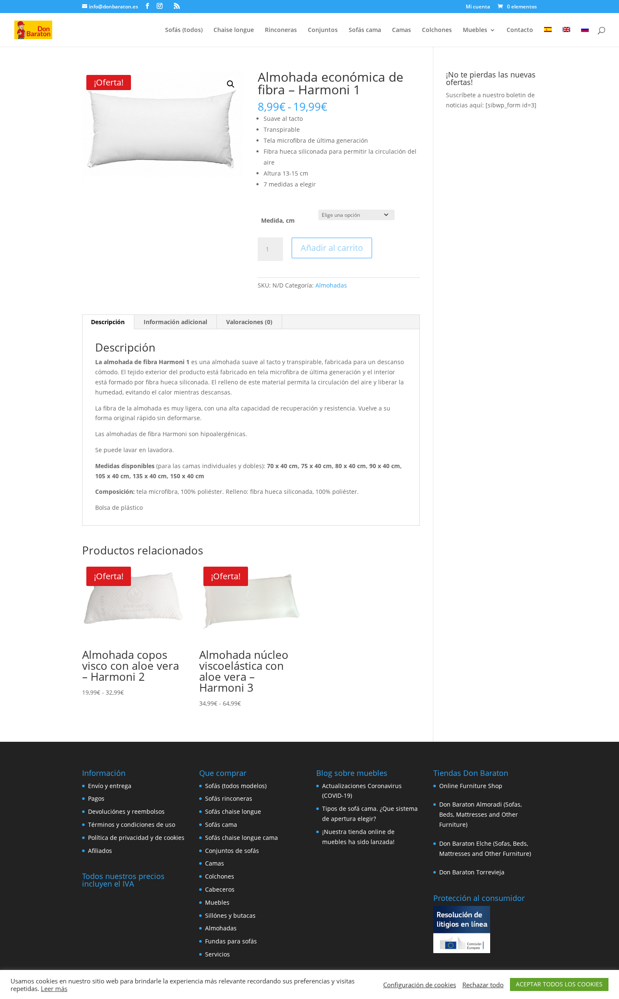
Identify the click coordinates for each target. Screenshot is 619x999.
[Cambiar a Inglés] (566, 37)
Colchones (437, 30)
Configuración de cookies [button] (419, 984)
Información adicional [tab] (175, 322)
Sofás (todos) (184, 30)
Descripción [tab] (108, 322)
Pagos (96, 798)
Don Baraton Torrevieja (471, 872)
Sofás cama (365, 30)
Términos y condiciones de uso (131, 825)
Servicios (217, 954)
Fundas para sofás (231, 941)
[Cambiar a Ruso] (585, 37)
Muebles (475, 30)
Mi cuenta (478, 7)
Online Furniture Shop (470, 786)
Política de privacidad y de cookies (136, 838)
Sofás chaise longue (233, 811)
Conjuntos (323, 30)
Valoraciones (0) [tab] (249, 322)
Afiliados (100, 851)
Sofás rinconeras (228, 798)
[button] (230, 84)
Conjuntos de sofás (232, 851)
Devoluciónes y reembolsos (126, 811)
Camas (401, 30)
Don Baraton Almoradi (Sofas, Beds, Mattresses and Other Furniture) (480, 814)
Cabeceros (220, 889)
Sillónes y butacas (230, 915)
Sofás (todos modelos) (236, 786)
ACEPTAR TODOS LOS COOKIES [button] (559, 984)
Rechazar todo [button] (483, 984)
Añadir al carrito (332, 247)
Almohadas (331, 285)
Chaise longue (233, 30)
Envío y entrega (109, 786)
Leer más (54, 988)
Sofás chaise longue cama (241, 838)
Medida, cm (278, 220)
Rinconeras (281, 30)
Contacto (520, 30)
